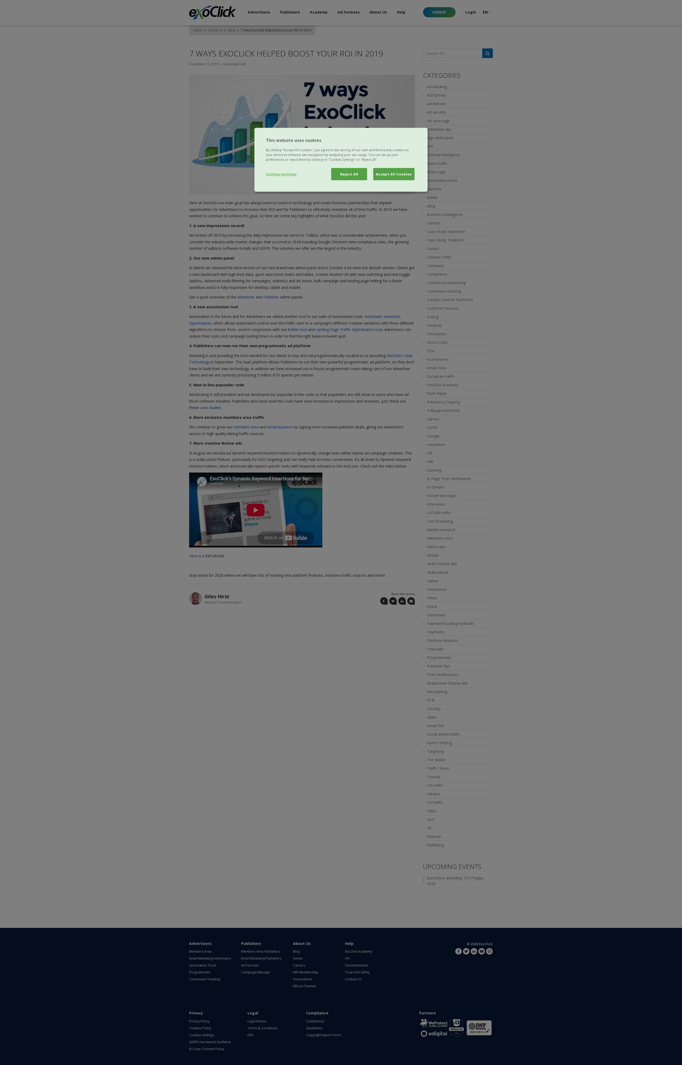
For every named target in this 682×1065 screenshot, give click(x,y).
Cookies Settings (281, 174)
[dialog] (341, 160)
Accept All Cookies (394, 174)
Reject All (349, 174)
